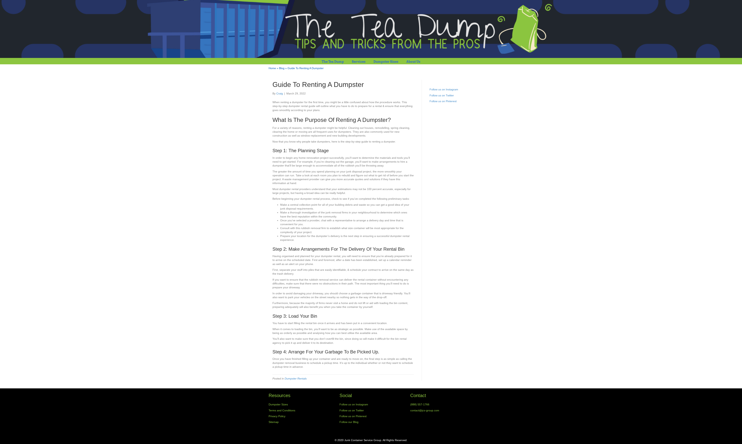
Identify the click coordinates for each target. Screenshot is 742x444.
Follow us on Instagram (444, 89)
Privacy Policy (277, 416)
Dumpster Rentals (296, 378)
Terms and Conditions (282, 410)
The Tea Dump (333, 62)
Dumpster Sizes (386, 62)
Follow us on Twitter (442, 95)
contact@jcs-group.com (424, 410)
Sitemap (274, 422)
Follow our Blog (349, 422)
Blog (281, 68)
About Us (413, 62)
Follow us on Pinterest (443, 101)
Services (359, 62)
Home (272, 68)
